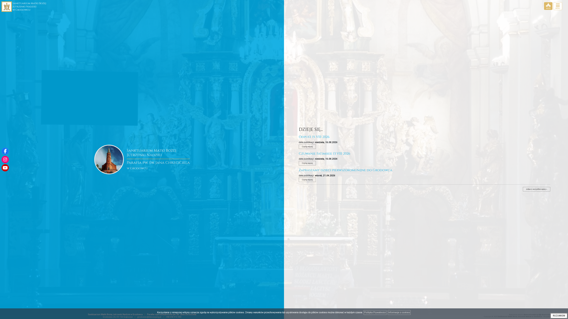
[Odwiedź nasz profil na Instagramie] (5, 159)
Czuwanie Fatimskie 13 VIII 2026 (324, 154)
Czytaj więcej (307, 147)
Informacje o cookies (399, 312)
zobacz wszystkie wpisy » (536, 189)
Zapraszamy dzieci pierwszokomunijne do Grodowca (345, 170)
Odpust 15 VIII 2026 (314, 137)
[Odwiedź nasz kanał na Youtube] (5, 167)
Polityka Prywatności (375, 312)
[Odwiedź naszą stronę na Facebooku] (5, 151)
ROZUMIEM (559, 315)
